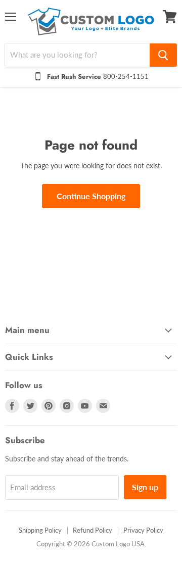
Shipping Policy (40, 530)
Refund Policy (92, 530)
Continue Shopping (91, 196)
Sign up (145, 487)
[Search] (163, 55)
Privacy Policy (143, 530)
